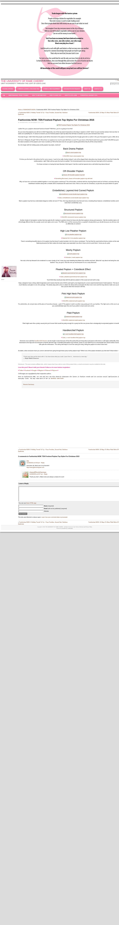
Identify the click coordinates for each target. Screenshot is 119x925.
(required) (49, 506)
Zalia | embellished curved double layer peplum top (74, 197)
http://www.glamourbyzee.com (35, 467)
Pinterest (47, 370)
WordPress (64, 528)
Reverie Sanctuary (28, 384)
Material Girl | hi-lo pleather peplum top (73, 238)
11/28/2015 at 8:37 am (36, 474)
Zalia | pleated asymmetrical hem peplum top (74, 276)
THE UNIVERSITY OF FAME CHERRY (22, 81)
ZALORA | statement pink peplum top (74, 301)
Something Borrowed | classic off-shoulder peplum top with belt (73, 178)
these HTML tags (31, 503)
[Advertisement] (64, 102)
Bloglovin (41, 370)
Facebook (27, 370)
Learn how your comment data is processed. (54, 517)
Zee (28, 461)
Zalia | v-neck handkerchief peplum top (73, 337)
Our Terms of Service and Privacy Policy (83, 526)
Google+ (34, 370)
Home (20, 109)
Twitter (21, 370)
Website (46, 511)
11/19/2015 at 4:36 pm (33, 462)
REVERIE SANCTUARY (57, 378)
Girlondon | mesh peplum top (73, 257)
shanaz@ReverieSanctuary (37, 472)
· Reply (42, 462)
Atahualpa (70, 528)
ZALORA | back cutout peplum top (74, 156)
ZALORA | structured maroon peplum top (74, 217)
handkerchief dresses (40, 340)
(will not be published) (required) (55, 508)
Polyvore (54, 370)
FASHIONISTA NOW (29, 109)
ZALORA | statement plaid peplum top (74, 320)
